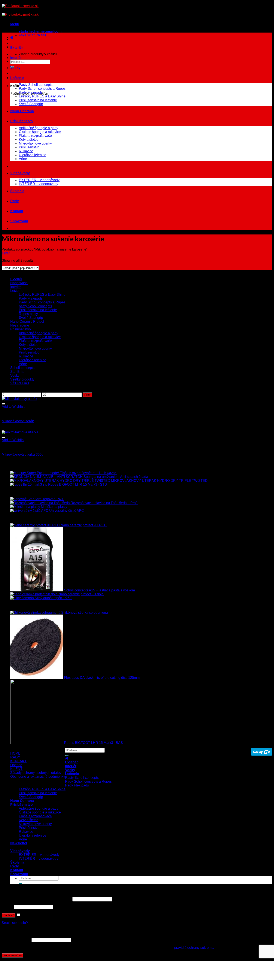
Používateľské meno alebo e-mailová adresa (36, 899)
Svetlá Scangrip (31, 104)
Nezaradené (19, 325)
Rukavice (26, 151)
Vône (23, 159)
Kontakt (16, 211)
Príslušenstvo (21, 121)
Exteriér (16, 47)
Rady (14, 201)
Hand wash (19, 283)
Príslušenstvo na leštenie (38, 100)
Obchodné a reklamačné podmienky (37, 776)
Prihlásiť (8, 915)
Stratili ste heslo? (15, 923)
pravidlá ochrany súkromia (194, 947)
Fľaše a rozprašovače (35, 135)
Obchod (16, 765)
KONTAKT (18, 761)
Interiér (16, 58)
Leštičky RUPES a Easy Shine (42, 96)
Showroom (19, 221)
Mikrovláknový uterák (18, 421)
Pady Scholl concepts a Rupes (42, 88)
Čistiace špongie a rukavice (40, 132)
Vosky (15, 68)
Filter (87, 394)
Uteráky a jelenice (32, 155)
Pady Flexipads (31, 92)
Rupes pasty (28, 314)
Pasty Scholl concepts (35, 85)
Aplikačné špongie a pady (38, 128)
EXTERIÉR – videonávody (39, 180)
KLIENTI (16, 769)
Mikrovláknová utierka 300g (22, 454)
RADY (15, 757)
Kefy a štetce (28, 139)
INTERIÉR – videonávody (38, 184)
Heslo (7, 907)
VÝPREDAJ (19, 383)
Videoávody (20, 173)
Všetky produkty (22, 379)
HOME (15, 753)
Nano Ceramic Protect (27, 321)
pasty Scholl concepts (35, 306)
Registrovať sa (12, 955)
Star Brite (17, 371)
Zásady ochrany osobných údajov (35, 772)
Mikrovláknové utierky (35, 143)
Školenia (17, 191)
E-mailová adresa (16, 940)
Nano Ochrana (22, 111)
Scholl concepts (22, 368)
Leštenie (17, 78)
